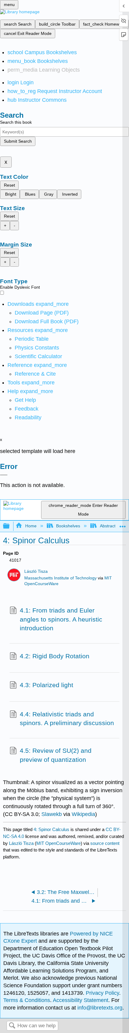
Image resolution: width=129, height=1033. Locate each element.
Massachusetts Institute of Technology (60, 578)
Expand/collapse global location (122, 524)
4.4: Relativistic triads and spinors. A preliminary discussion (67, 719)
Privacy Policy (102, 993)
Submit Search (18, 141)
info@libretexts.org (99, 1008)
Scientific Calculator (38, 356)
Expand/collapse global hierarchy (10, 526)
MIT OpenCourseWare (58, 843)
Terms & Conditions (26, 1000)
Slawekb (51, 814)
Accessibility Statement (80, 1000)
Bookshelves (68, 525)
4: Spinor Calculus (51, 829)
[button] (26, 409)
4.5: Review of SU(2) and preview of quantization (56, 755)
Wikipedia (83, 814)
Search (12, 1026)
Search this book (16, 122)
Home (31, 525)
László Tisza (36, 571)
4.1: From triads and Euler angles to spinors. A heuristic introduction (61, 619)
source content (104, 843)
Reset (9, 185)
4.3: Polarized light (46, 684)
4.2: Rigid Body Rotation (54, 656)
